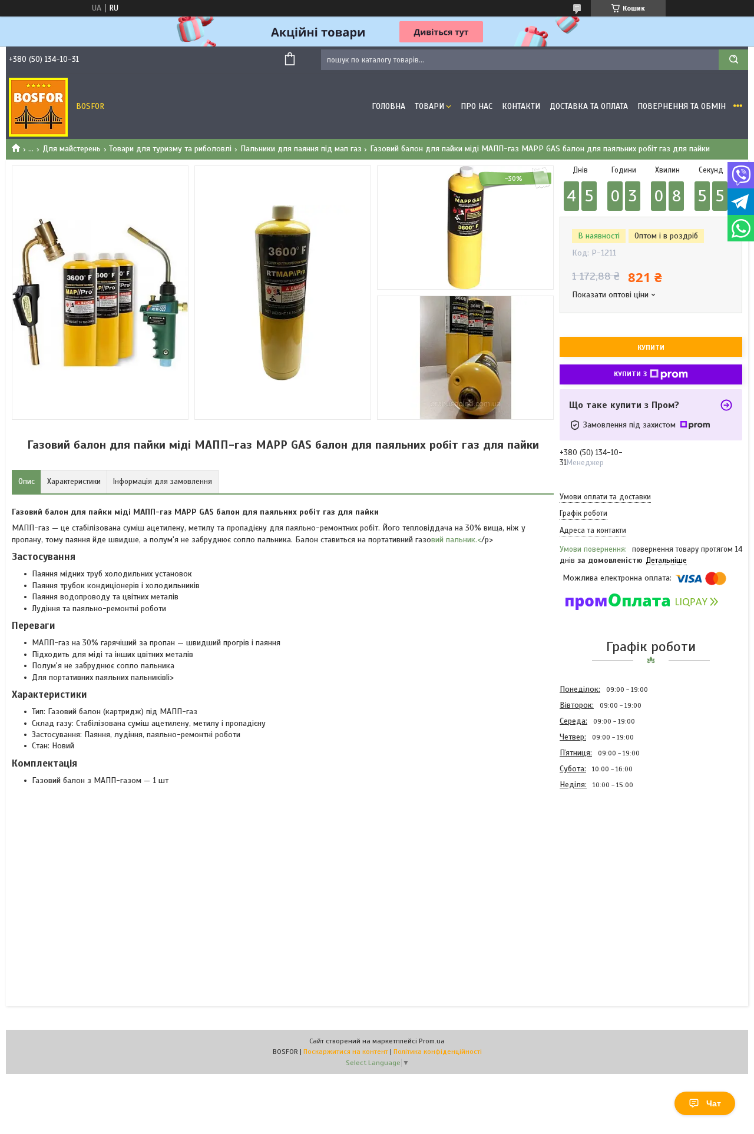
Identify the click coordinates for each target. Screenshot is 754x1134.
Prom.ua (432, 1041)
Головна (388, 106)
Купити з (630, 374)
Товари (429, 106)
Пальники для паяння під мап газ (301, 149)
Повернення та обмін (681, 106)
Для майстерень (71, 149)
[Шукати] (733, 59)
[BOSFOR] (38, 106)
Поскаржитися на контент (345, 1051)
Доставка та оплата (589, 106)
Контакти (521, 106)
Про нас (476, 106)
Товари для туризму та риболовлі (170, 149)
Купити (650, 347)
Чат (713, 1103)
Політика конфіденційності (437, 1051)
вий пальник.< (456, 540)
